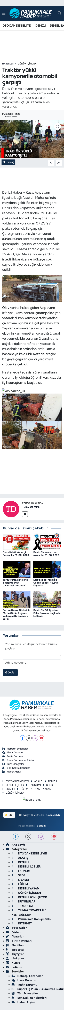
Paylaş (10, 162)
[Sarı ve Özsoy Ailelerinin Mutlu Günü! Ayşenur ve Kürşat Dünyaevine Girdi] (16, 599)
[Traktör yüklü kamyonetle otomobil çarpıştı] (32, 139)
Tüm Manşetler (15, 764)
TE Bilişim (40, 825)
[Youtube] (41, 738)
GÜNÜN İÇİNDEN (27, 63)
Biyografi (18, 954)
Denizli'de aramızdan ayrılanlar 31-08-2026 (46, 554)
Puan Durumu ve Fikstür (21, 760)
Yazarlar (18, 936)
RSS (10, 815)
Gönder (10, 672)
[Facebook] (22, 738)
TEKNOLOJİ (25, 906)
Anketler (18, 958)
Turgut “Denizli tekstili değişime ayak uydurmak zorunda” (15, 582)
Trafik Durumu (15, 756)
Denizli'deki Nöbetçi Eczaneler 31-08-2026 (16, 554)
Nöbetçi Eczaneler (17, 748)
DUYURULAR (26, 901)
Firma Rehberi (22, 941)
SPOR (49, 785)
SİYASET (10, 789)
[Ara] (60, 13)
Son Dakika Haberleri (18, 768)
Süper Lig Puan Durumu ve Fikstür (40, 989)
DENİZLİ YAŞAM (43, 789)
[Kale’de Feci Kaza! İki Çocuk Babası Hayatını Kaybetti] (47, 569)
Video (16, 932)
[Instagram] (35, 738)
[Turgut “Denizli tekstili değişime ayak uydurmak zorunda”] (16, 569)
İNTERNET (24, 923)
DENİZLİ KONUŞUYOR (32, 897)
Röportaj (18, 950)
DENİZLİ (40, 25)
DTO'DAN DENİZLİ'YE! (17, 25)
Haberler (7, 63)
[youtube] (54, 837)
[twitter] (28, 837)
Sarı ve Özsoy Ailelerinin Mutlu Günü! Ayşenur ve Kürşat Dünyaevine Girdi (16, 614)
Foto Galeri (20, 928)
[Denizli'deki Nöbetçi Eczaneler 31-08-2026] (16, 541)
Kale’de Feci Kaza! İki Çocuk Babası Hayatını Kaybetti (46, 582)
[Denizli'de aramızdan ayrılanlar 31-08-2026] (47, 541)
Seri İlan (17, 945)
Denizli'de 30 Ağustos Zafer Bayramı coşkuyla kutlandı (46, 613)
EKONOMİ (35, 785)
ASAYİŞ (38, 781)
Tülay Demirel (31, 507)
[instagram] (41, 837)
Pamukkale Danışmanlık (34, 919)
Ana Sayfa (19, 845)
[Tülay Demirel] (11, 509)
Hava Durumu (15, 752)
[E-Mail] (25, 514)
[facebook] (16, 837)
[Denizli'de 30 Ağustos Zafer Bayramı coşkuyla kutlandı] (47, 599)
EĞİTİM (24, 789)
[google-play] (32, 800)
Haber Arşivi (14, 771)
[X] (29, 738)
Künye (16, 963)
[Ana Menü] (3, 13)
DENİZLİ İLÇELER (15, 785)
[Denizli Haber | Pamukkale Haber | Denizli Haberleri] (31, 13)
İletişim (17, 967)
